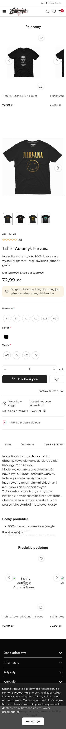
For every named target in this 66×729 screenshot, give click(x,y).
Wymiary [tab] (27, 444)
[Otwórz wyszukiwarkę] (48, 11)
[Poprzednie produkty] (9, 61)
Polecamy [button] (33, 26)
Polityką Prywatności (16, 692)
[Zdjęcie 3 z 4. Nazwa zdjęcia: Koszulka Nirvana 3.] (33, 219)
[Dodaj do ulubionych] (57, 379)
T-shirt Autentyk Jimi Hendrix (21, 616)
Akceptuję (33, 721)
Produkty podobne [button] (33, 547)
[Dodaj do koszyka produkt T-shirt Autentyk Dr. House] (40, 86)
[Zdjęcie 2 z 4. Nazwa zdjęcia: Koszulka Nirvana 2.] (20, 219)
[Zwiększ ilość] (54, 369)
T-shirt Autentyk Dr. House (19, 95)
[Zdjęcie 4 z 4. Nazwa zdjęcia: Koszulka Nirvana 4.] (45, 219)
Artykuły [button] (10, 672)
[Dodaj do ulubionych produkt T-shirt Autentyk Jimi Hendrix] (41, 558)
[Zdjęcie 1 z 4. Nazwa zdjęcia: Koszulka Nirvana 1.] (7, 219)
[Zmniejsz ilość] (5, 369)
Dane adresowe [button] (15, 652)
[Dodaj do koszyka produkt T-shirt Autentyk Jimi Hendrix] (40, 607)
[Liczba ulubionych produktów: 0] (54, 11)
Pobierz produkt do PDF (25, 422)
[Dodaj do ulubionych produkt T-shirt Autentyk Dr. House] (41, 38)
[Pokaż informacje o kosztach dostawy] (45, 411)
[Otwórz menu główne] (4, 11)
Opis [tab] (8, 444)
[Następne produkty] (57, 61)
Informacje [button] (11, 662)
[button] (58, 168)
